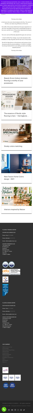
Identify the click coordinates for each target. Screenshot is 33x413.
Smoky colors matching (13, 146)
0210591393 (12, 238)
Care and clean (5, 356)
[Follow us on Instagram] (18, 410)
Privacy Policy (5, 348)
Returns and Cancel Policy (8, 350)
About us (4, 362)
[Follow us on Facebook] (9, 410)
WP (9, 405)
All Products (5, 360)
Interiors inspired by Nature (14, 209)
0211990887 (10, 308)
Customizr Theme (25, 405)
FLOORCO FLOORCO (12, 403)
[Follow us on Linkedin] (15, 410)
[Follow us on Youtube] (12, 410)
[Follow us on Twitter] (24, 410)
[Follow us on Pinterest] (21, 410)
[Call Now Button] (4, 409)
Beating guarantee (6, 354)
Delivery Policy (5, 351)
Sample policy (5, 353)
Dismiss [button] (30, 11)
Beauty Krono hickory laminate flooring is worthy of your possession (16, 80)
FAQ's (3, 359)
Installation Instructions (7, 357)
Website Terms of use (7, 347)
